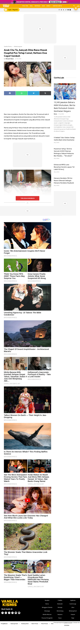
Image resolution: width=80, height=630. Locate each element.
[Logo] (6, 5)
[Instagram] (61, 10)
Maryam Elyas (10, 58)
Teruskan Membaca (27, 198)
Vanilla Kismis (8, 46)
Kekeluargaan (18, 46)
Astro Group (66, 625)
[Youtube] (68, 10)
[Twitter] (64, 10)
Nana (55, 114)
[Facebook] (59, 10)
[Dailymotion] (70, 10)
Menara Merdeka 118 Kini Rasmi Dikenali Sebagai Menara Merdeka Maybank (64, 180)
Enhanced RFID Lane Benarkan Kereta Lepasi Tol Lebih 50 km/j (64, 167)
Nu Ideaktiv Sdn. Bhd (68, 622)
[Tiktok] (66, 10)
